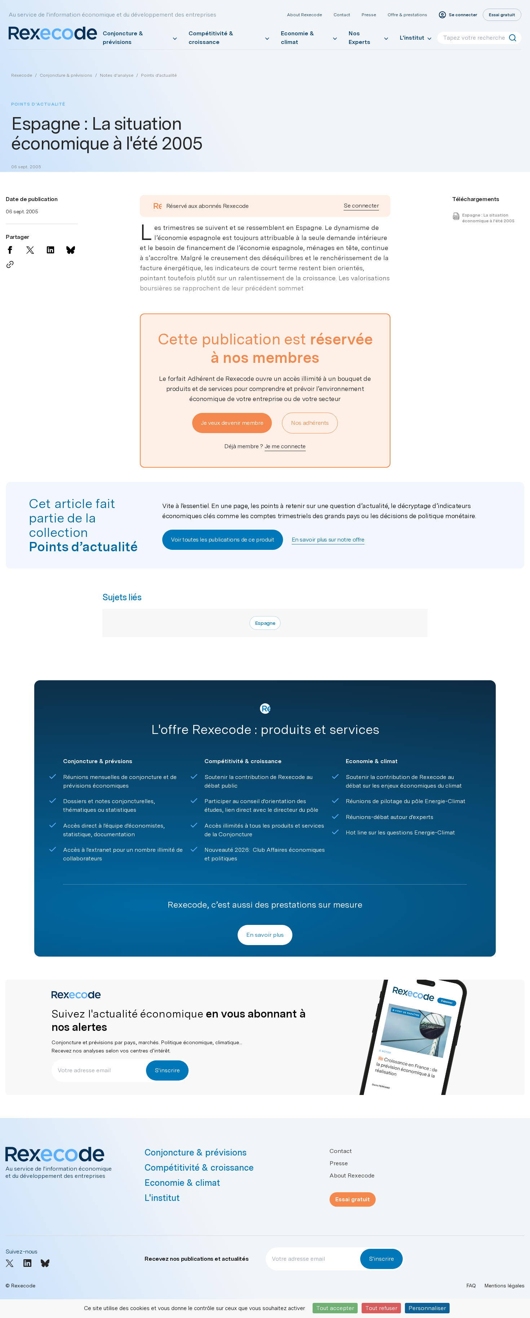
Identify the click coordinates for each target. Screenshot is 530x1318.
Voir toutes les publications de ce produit (222, 539)
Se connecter (361, 205)
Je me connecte (285, 446)
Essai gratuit (352, 1199)
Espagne (265, 623)
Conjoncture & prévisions (123, 37)
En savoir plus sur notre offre (328, 539)
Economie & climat (297, 37)
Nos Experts (359, 37)
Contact (342, 14)
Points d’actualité (159, 75)
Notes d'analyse (116, 75)
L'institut (412, 37)
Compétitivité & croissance (211, 37)
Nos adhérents (310, 422)
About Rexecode (304, 14)
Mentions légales (505, 1285)
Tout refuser (381, 1308)
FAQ (471, 1285)
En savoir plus (265, 934)
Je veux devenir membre (232, 422)
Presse (369, 14)
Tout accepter (335, 1308)
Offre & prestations (407, 14)
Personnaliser (427, 1308)
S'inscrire (167, 1070)
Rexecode (21, 75)
